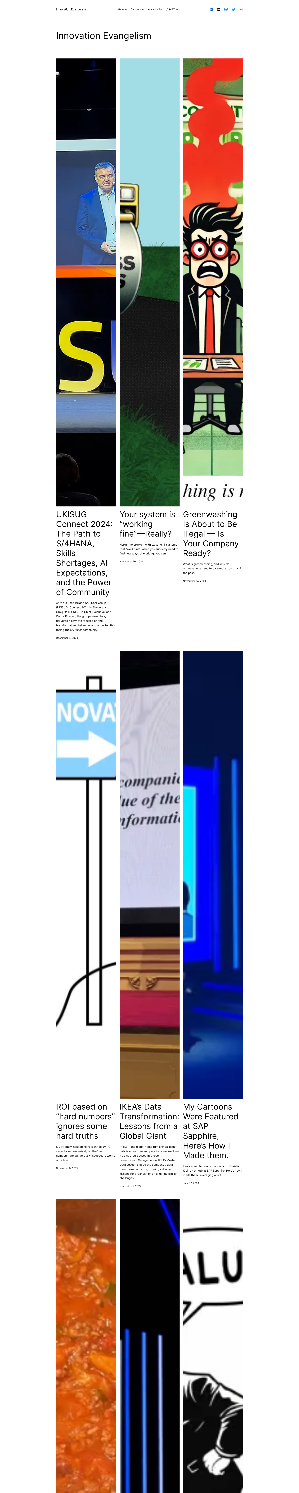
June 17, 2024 (191, 1183)
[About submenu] (126, 9)
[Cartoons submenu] (143, 9)
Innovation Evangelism (71, 9)
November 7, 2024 (130, 1186)
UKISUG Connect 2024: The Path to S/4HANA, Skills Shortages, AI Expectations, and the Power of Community (84, 553)
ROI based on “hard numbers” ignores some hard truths (85, 1121)
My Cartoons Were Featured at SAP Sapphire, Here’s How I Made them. (210, 1131)
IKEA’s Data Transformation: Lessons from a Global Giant (149, 1121)
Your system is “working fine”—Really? (147, 524)
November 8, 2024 (67, 1168)
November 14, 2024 (194, 581)
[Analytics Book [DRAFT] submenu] (177, 9)
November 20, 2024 (131, 561)
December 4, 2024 (67, 637)
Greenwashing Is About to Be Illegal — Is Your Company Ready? (211, 534)
